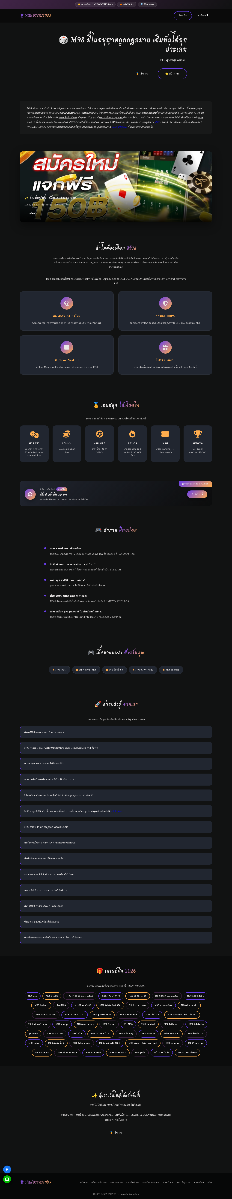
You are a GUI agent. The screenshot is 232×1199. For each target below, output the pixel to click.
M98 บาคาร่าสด (137, 1005)
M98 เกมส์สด (172, 1043)
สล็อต (209, 1182)
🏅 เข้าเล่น (142, 74)
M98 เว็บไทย (152, 1014)
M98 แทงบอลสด (85, 1024)
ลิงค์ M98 (61, 1005)
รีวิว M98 (128, 1024)
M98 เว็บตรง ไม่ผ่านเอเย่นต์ (143, 1043)
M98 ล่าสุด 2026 (195, 996)
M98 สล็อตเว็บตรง (37, 1024)
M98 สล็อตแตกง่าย (67, 1052)
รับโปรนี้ (199, 494)
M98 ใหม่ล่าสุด (195, 1043)
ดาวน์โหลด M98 (83, 1005)
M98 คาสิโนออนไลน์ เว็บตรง (182, 1014)
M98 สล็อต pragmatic (166, 996)
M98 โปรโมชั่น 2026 (110, 1005)
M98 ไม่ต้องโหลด (137, 996)
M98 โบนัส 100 (195, 1033)
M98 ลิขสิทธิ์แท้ (56, 1043)
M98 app (32, 996)
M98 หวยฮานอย (118, 1052)
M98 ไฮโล (77, 1033)
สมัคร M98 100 (171, 1033)
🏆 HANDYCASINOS (35, 15)
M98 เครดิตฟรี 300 (74, 1014)
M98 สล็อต (34, 1043)
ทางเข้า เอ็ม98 (116, 670)
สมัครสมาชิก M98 (88, 670)
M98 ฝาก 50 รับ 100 (46, 1014)
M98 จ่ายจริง (148, 1033)
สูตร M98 (33, 1033)
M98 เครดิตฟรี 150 (100, 1033)
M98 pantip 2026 (102, 1014)
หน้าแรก (84, 1182)
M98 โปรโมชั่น (196, 1024)
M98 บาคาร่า (42, 1052)
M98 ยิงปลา (109, 1024)
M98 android (172, 670)
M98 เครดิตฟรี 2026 (109, 1043)
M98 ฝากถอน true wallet (80, 996)
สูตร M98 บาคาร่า (111, 996)
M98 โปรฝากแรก (82, 1043)
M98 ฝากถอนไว (189, 1005)
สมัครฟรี (203, 16)
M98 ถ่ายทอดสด (128, 1014)
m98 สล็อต (116, 811)
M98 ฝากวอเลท (55, 1033)
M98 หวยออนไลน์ (164, 1005)
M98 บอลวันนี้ (148, 1024)
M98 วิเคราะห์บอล (144, 670)
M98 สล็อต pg (126, 1033)
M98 (157, 122)
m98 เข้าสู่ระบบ (119, 127)
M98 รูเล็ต (140, 1052)
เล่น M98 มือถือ (161, 1052)
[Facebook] (7, 1169)
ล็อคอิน (182, 16)
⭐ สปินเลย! (172, 74)
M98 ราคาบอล (93, 1052)
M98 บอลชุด (62, 1024)
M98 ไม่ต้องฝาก (172, 1024)
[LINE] (7, 1179)
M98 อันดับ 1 (41, 1005)
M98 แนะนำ (52, 996)
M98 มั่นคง (60, 670)
